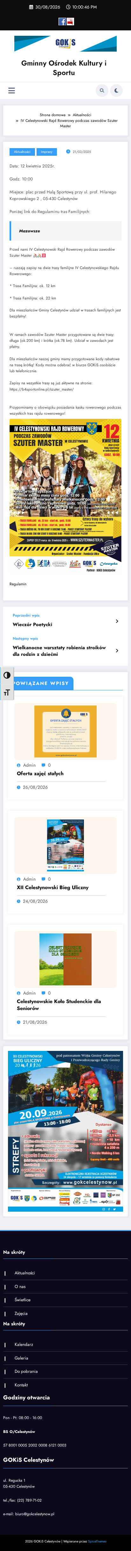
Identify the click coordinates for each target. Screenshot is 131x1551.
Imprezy (46, 151)
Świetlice (23, 1300)
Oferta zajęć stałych (40, 773)
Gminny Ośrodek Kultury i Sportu (64, 67)
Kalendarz (24, 1344)
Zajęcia (21, 1313)
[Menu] (11, 90)
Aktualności (22, 151)
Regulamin (18, 584)
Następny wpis (25, 638)
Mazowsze (29, 231)
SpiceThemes (97, 1541)
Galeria (21, 1358)
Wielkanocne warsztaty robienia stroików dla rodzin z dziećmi (59, 651)
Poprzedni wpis (26, 615)
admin (29, 765)
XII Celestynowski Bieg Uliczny (52, 887)
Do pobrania (26, 1371)
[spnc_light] (116, 90)
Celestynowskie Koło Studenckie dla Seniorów (59, 1005)
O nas (20, 1287)
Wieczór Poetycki (32, 624)
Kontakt (21, 1385)
